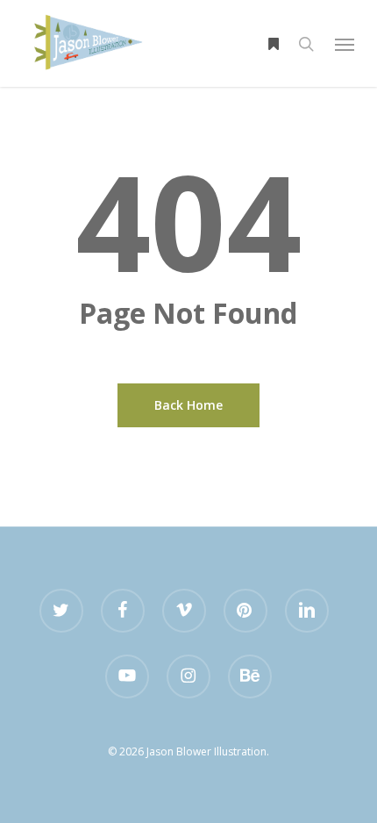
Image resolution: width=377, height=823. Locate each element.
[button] (344, 44)
